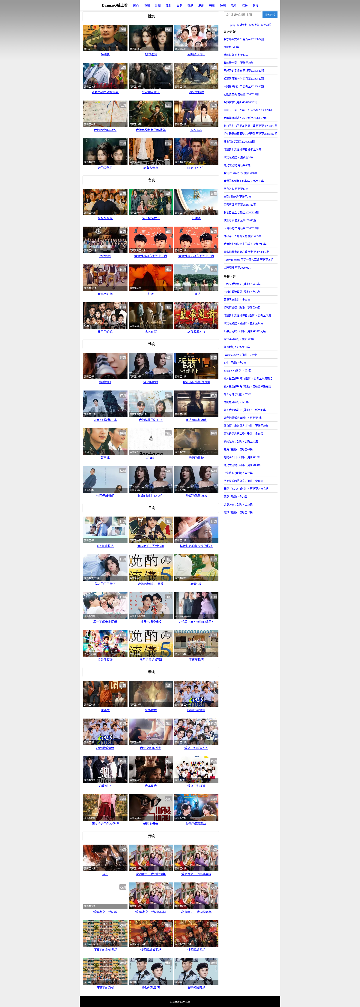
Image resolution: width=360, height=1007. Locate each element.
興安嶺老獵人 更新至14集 (238, 157)
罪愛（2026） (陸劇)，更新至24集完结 (246, 488)
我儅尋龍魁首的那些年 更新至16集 (244, 180)
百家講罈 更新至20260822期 (240, 204)
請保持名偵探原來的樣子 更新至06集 (245, 244)
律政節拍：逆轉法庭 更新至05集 (242, 236)
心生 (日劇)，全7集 (235, 362)
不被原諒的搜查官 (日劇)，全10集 (243, 480)
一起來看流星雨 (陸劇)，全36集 (242, 291)
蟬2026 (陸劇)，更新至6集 (239, 339)
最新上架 (254, 24)
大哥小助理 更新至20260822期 (241, 228)
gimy (232, 24)
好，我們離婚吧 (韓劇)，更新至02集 (245, 410)
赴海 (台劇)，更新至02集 (238, 449)
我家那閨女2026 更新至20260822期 (244, 39)
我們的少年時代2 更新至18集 (240, 173)
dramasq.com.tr (180, 1001)
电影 (234, 5)
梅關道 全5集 (231, 47)
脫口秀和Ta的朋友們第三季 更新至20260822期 (250, 125)
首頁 (136, 5)
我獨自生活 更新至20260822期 (241, 212)
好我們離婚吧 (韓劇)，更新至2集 (243, 417)
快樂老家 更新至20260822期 (240, 220)
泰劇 (190, 5)
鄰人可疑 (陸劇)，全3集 (237, 394)
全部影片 (266, 24)
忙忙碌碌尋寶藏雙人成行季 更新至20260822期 (250, 133)
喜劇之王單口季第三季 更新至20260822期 (248, 110)
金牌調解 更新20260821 (237, 267)
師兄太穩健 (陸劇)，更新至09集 (242, 465)
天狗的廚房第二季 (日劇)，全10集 (243, 433)
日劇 (179, 5)
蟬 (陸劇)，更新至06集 (237, 346)
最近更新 (242, 24)
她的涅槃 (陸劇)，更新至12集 (241, 441)
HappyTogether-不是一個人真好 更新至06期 (248, 259)
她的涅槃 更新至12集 (236, 54)
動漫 (256, 5)
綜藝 (245, 5)
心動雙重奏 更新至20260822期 (241, 94)
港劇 (201, 5)
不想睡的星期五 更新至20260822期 (244, 70)
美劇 (212, 5)
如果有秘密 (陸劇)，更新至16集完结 (245, 331)
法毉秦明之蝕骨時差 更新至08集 (242, 149)
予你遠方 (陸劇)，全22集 (238, 473)
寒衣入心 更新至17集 (236, 188)
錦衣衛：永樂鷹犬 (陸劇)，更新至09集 (246, 425)
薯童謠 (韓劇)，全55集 (237, 299)
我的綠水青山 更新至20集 (238, 62)
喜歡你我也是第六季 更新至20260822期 (246, 251)
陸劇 (147, 5)
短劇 (223, 5)
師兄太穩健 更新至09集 (237, 165)
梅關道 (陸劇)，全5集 (236, 402)
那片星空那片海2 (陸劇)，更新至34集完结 (248, 378)
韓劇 (169, 5)
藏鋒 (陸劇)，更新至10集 (238, 512)
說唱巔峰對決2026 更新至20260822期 (245, 117)
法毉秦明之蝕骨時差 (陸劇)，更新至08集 (247, 315)
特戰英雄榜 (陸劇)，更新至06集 (242, 307)
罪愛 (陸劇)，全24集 (235, 496)
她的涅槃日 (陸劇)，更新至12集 (242, 457)
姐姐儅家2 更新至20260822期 (240, 102)
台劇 (158, 5)
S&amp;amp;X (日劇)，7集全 (240, 354)
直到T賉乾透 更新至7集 (237, 196)
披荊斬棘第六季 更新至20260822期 (244, 78)
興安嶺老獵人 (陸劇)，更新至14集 (243, 323)
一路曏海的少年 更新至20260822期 (244, 86)
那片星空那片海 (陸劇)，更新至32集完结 (247, 386)
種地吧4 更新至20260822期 (239, 141)
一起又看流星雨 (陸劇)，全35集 (242, 283)
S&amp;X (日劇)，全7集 (237, 370)
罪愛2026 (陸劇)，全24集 (238, 504)
